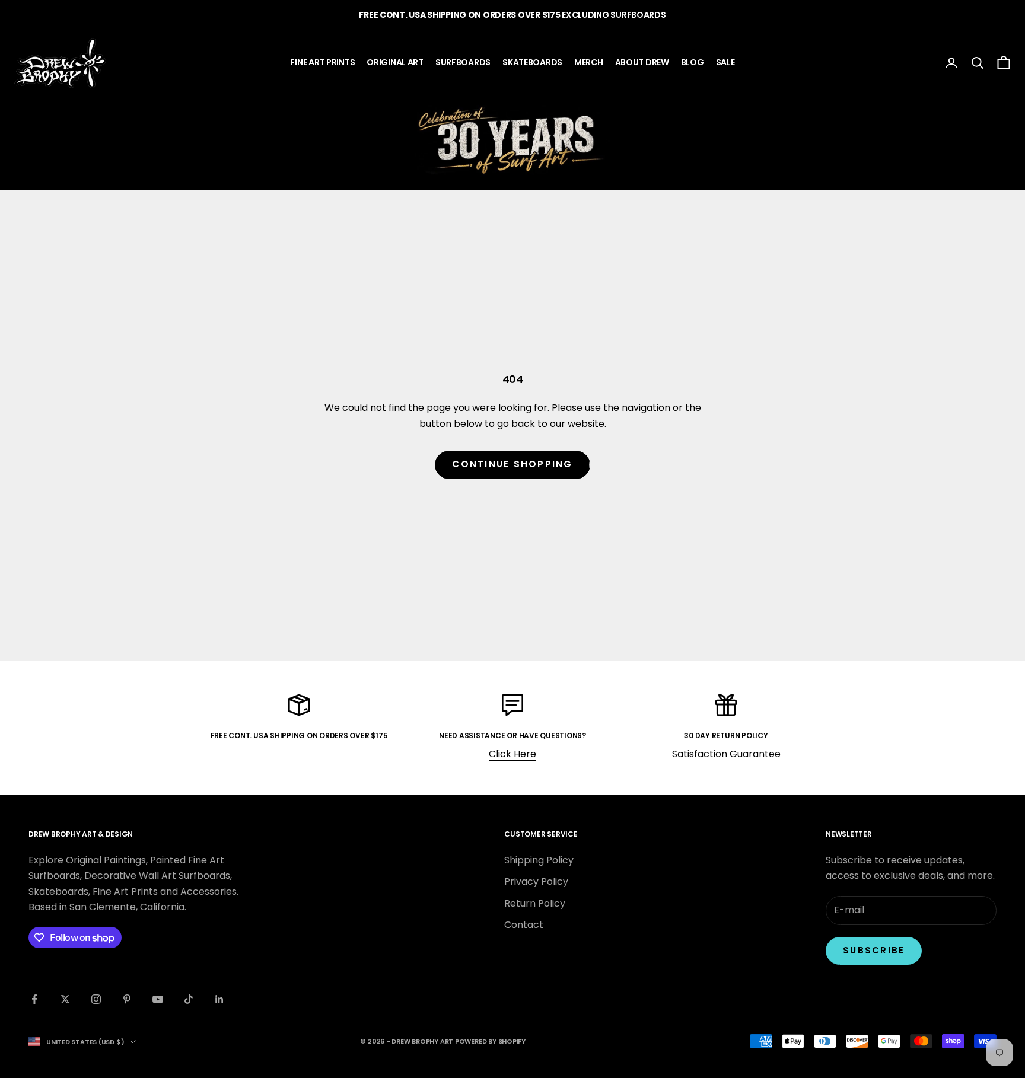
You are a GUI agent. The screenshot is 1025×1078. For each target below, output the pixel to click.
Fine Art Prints (322, 62)
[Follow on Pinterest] (127, 999)
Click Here (512, 754)
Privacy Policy (536, 881)
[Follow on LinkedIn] (219, 999)
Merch (588, 62)
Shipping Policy (539, 860)
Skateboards (532, 62)
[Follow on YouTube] (158, 999)
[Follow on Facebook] (34, 999)
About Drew (642, 62)
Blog (692, 62)
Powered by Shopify (490, 1041)
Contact (523, 925)
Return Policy (534, 903)
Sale (725, 62)
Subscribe (874, 950)
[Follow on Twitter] (65, 999)
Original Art (395, 62)
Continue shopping (512, 464)
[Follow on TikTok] (189, 999)
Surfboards (463, 62)
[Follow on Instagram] (96, 999)
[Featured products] (512, 140)
